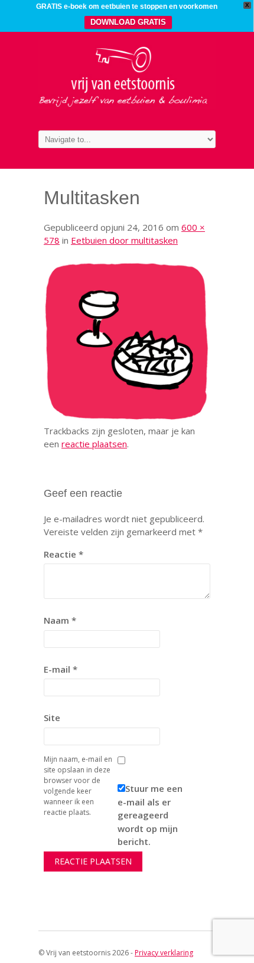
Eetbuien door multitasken (124, 240)
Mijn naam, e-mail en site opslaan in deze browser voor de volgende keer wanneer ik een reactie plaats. (78, 785)
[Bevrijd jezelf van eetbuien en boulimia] (127, 105)
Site (52, 717)
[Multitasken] (127, 417)
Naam (60, 620)
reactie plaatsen (94, 444)
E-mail (60, 669)
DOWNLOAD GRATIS (128, 22)
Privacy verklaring (164, 953)
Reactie (63, 554)
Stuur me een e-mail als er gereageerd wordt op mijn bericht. (150, 814)
